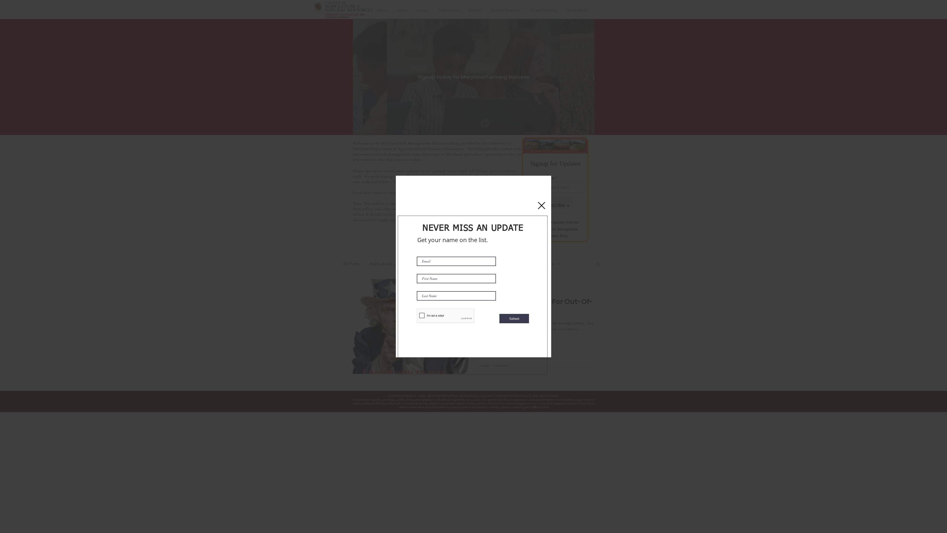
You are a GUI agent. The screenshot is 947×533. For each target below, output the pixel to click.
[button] (541, 205)
